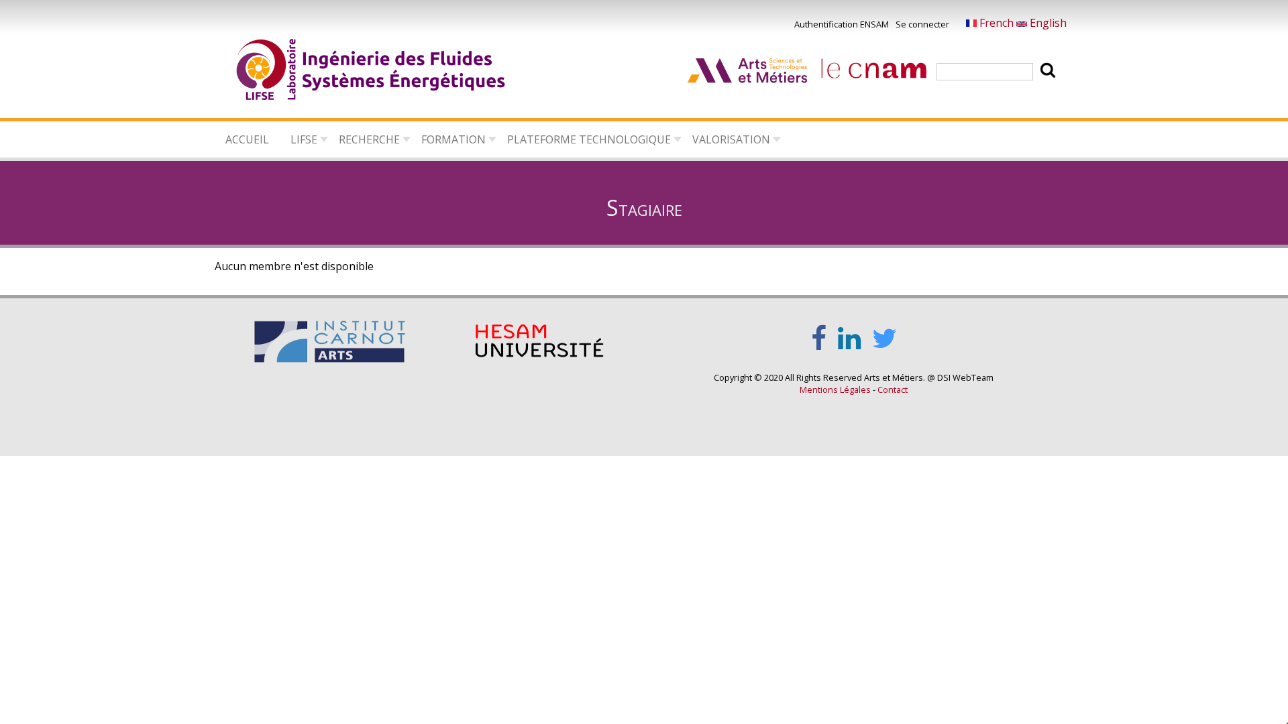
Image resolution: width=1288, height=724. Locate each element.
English (1047, 22)
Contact (892, 389)
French (996, 22)
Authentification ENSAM (841, 24)
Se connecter (922, 24)
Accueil (247, 139)
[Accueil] (371, 72)
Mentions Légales (835, 389)
